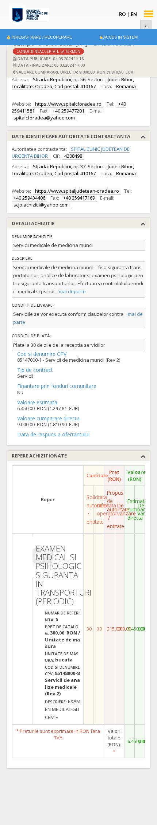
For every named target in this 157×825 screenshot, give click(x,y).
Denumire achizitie (32, 236)
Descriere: (56, 701)
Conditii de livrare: (33, 305)
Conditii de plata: (31, 335)
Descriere (22, 258)
